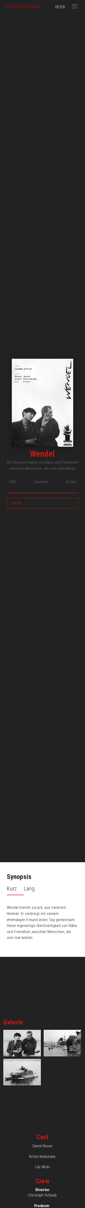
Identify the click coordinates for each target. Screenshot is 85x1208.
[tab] (15, 889)
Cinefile (15, 503)
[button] (75, 6)
